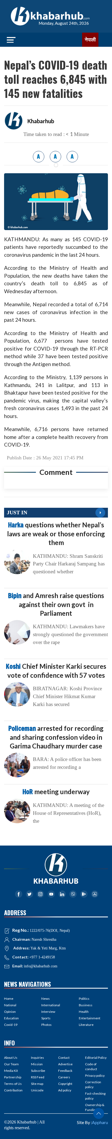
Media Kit (11, 1071)
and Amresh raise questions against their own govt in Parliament (56, 604)
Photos (46, 1025)
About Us (10, 1058)
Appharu (100, 1122)
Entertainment (89, 1018)
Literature (86, 1025)
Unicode (37, 1090)
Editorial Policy (96, 1058)
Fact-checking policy (95, 1095)
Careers (64, 1077)
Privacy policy (95, 1075)
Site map (37, 1084)
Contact (64, 1058)
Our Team (11, 1064)
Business (85, 1005)
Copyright (65, 1084)
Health (84, 1012)
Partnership (12, 1077)
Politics (84, 998)
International (50, 1005)
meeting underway (56, 792)
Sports (46, 1018)
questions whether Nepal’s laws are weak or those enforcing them (56, 533)
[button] (98, 1113)
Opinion (10, 1012)
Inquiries (37, 1058)
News (45, 998)
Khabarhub (40, 121)
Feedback (65, 1071)
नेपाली (90, 39)
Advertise (65, 1064)
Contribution (13, 1090)
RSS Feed (37, 1077)
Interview (48, 1012)
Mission (37, 1064)
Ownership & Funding (94, 1107)
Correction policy (93, 1084)
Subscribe (38, 1071)
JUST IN (17, 512)
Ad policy (64, 1090)
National (10, 1005)
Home (8, 998)
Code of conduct (91, 1066)
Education (11, 1018)
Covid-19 (10, 1025)
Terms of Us (13, 1084)
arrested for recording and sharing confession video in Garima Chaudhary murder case (56, 737)
